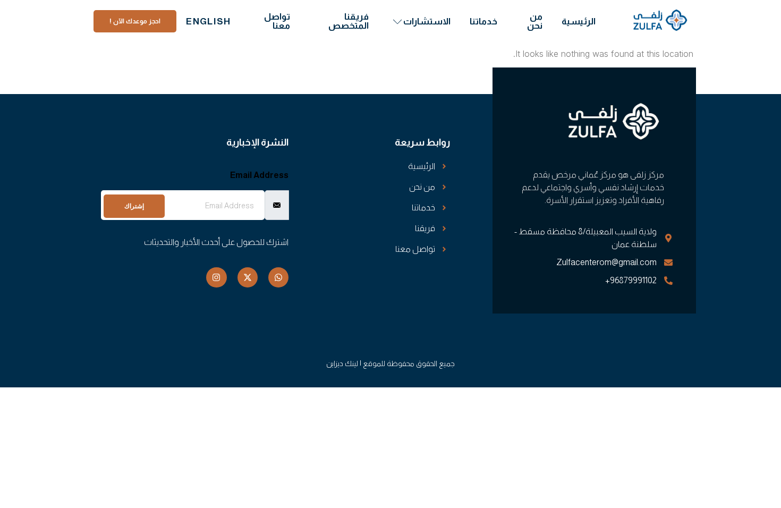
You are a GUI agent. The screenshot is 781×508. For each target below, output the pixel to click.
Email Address (259, 175)
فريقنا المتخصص (348, 21)
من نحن (534, 21)
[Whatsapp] (278, 277)
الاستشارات (427, 21)
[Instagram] (216, 277)
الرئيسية (579, 21)
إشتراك (134, 206)
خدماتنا (483, 21)
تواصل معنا (277, 21)
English (208, 21)
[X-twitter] (247, 277)
